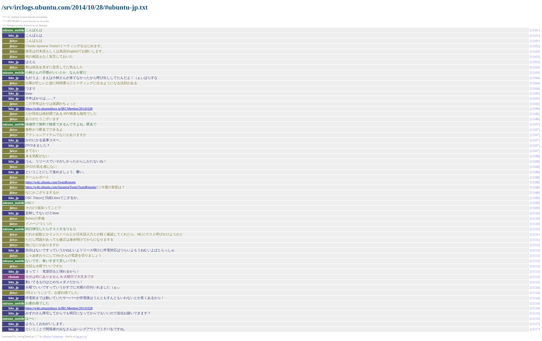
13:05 (535, 93)
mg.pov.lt (81, 336)
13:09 (535, 198)
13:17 (535, 324)
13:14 (535, 287)
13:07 (535, 124)
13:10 (535, 213)
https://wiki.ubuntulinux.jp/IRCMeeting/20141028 (59, 108)
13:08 (535, 156)
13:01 (535, 30)
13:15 (535, 313)
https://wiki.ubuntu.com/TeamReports (50, 182)
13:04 (535, 78)
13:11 (534, 234)
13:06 (535, 108)
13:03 (535, 46)
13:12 (535, 245)
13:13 (535, 250)
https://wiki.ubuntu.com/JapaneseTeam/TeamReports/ (61, 187)
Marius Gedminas (53, 336)
